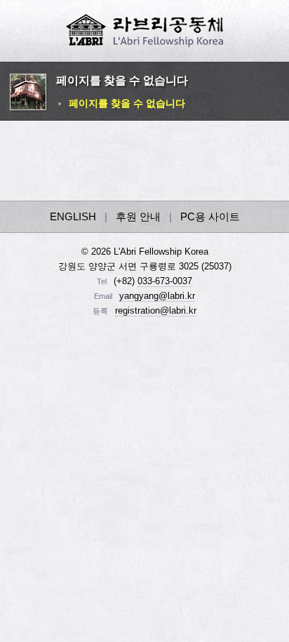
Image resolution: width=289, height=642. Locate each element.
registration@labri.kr (155, 310)
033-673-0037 (164, 281)
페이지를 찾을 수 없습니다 (127, 103)
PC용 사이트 (210, 216)
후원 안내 (138, 216)
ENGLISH (73, 216)
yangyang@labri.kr (157, 295)
